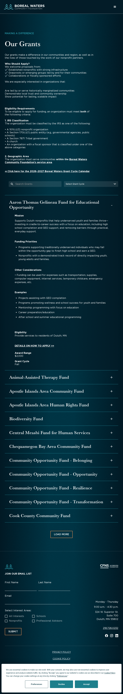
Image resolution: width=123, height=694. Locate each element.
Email (8, 595)
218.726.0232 (110, 628)
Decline (61, 684)
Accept (86, 684)
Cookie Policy (61, 659)
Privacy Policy (61, 652)
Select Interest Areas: (18, 610)
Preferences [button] (62, 676)
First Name (11, 582)
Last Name (44, 582)
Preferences (36, 684)
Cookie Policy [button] (109, 673)
